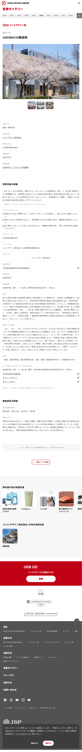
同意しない (34, 743)
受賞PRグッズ (38, 657)
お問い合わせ (10, 690)
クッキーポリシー (22, 734)
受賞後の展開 (7, 657)
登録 (41, 579)
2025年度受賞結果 (51, 631)
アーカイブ (66, 631)
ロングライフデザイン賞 (51, 642)
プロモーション (52, 657)
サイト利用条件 (7, 708)
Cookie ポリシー (33, 708)
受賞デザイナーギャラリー (11, 661)
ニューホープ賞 (68, 642)
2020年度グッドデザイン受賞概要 (16, 167)
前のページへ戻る (42, 462)
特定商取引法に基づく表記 (47, 708)
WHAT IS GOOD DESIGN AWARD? (14, 631)
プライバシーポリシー (20, 708)
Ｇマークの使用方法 (23, 657)
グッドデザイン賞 (35, 631)
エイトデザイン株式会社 (12, 137)
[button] (32, 105)
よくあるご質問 (8, 646)
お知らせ (7, 682)
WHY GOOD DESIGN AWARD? (12, 642)
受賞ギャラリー (10, 668)
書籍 (76, 631)
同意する (48, 743)
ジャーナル (8, 675)
